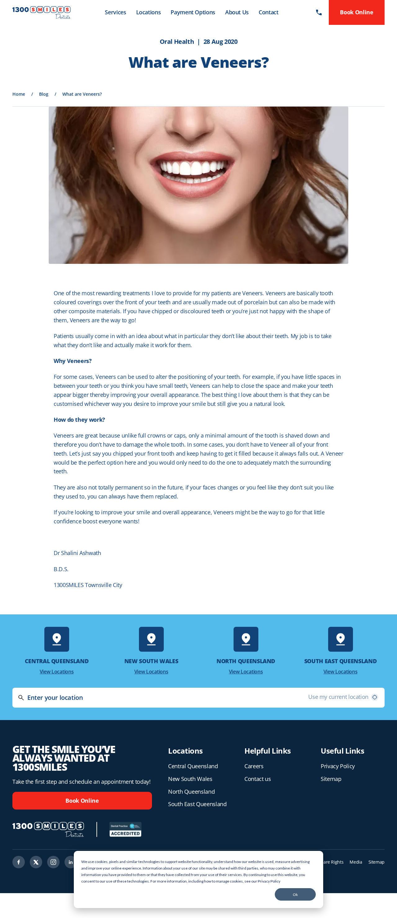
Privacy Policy (269, 881)
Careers (253, 766)
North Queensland (191, 791)
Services (115, 12)
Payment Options (193, 12)
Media (356, 862)
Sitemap (331, 779)
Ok (295, 894)
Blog (43, 94)
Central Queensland (193, 766)
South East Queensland (197, 804)
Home (18, 94)
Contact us (257, 779)
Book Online (82, 800)
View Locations (57, 671)
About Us (237, 12)
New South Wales (190, 779)
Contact (268, 12)
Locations (148, 12)
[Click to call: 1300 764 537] (319, 12)
